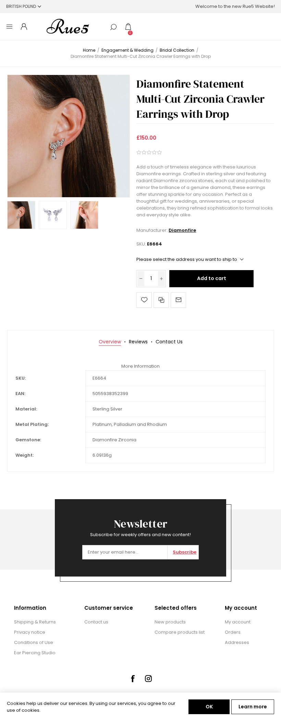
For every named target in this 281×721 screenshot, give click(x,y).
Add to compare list (161, 300)
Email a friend (178, 300)
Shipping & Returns (35, 622)
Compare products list (180, 632)
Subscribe (184, 552)
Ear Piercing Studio (35, 652)
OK (209, 706)
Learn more (253, 706)
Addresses (237, 642)
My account (238, 622)
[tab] (110, 341)
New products (170, 622)
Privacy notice (29, 632)
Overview (110, 341)
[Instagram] (148, 678)
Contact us (96, 622)
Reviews (138, 341)
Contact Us (169, 341)
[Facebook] (132, 678)
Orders (233, 632)
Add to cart (211, 278)
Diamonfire (182, 230)
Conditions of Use (33, 642)
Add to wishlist (144, 300)
